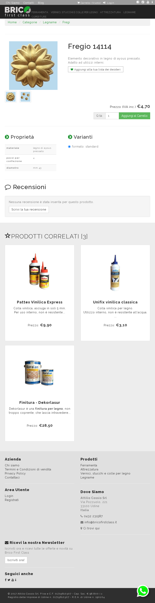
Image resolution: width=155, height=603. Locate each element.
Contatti (28, 2)
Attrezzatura (110, 12)
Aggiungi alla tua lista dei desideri (97, 69)
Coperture (38, 16)
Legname (130, 12)
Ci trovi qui (91, 528)
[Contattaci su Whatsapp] (143, 590)
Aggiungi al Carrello (134, 115)
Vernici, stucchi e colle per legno (74, 12)
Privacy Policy (15, 473)
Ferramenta (39, 12)
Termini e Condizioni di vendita (28, 469)
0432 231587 (93, 516)
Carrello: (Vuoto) (90, 2)
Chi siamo (12, 465)
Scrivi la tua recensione (29, 209)
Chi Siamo (13, 2)
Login (110, 2)
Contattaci (12, 477)
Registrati (12, 500)
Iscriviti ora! (16, 560)
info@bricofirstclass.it (101, 522)
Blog (41, 2)
